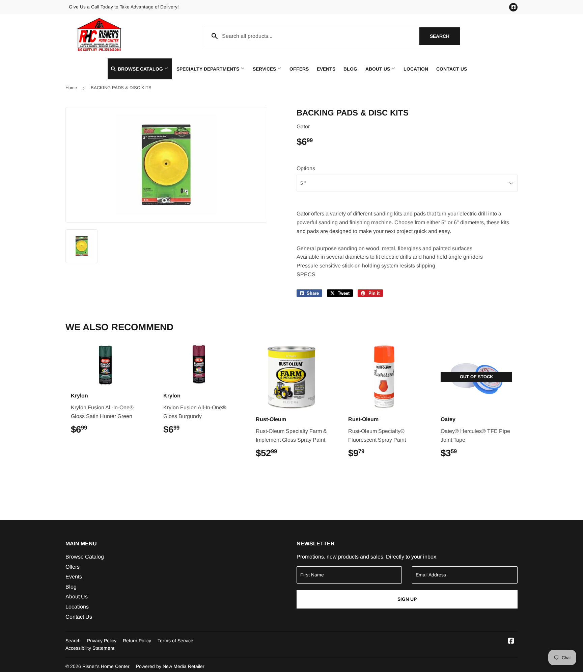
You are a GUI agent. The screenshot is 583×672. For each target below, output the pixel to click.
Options (306, 168)
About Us (378, 69)
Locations (77, 607)
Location (416, 69)
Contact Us (451, 69)
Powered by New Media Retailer (170, 666)
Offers (299, 69)
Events (326, 69)
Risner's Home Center (106, 666)
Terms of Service (175, 640)
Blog (350, 69)
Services (265, 69)
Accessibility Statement (89, 648)
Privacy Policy (101, 640)
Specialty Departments (208, 69)
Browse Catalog (140, 69)
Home (71, 87)
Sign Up (407, 599)
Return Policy (137, 640)
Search (445, 36)
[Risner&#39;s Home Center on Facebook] (511, 641)
